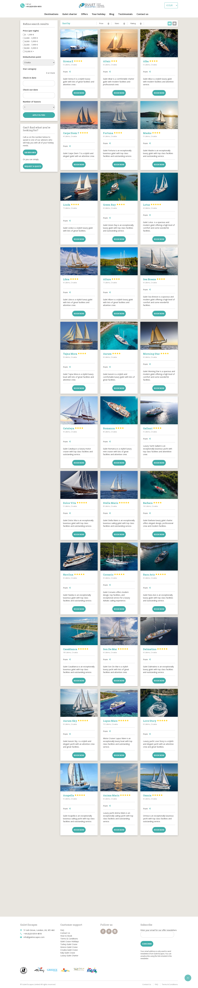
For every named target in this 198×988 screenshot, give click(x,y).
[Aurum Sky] (79, 703)
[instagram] (115, 931)
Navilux (74, 574)
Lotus (152, 204)
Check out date (30, 89)
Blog (111, 14)
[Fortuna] (119, 115)
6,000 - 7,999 (31, 44)
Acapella (74, 795)
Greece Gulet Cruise (69, 947)
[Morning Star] (159, 336)
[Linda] (79, 187)
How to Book (66, 936)
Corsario (114, 574)
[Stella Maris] (119, 485)
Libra (71, 279)
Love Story (155, 720)
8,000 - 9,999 (31, 48)
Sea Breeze (154, 279)
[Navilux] (79, 557)
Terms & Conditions (69, 938)
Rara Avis (154, 574)
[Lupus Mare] (119, 703)
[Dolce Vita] (79, 485)
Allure (111, 279)
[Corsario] (119, 557)
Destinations (51, 14)
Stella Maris (116, 503)
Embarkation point (32, 57)
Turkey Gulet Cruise (68, 944)
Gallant (152, 428)
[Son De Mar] (119, 631)
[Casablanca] (79, 631)
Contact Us (65, 933)
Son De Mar (115, 649)
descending (108, 24)
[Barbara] (159, 485)
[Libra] (79, 261)
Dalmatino (155, 649)
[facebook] (103, 931)
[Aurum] (119, 336)
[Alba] (159, 43)
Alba (150, 61)
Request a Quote (33, 166)
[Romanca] (119, 410)
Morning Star (156, 353)
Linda (71, 204)
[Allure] (119, 261)
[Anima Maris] (119, 777)
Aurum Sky (75, 720)
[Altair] (119, 43)
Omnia (153, 795)
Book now (79, 93)
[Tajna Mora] (79, 336)
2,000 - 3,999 (31, 38)
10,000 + (29, 51)
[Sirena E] (79, 43)
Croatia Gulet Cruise (69, 950)
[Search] (152, 14)
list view (174, 23)
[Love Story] (159, 703)
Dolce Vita (75, 503)
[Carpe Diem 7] (79, 115)
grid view (170, 23)
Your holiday (98, 14)
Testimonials (125, 14)
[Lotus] (159, 187)
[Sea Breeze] (159, 261)
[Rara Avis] (159, 557)
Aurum (112, 353)
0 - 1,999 (29, 34)
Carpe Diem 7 (75, 133)
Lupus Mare (116, 720)
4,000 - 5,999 (31, 41)
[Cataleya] (79, 410)
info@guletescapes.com (34, 937)
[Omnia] (159, 777)
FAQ (62, 930)
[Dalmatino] (159, 631)
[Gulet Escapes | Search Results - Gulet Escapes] (92, 5)
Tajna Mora (74, 353)
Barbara (152, 503)
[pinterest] (109, 931)
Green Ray (114, 204)
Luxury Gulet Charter (69, 955)
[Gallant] (159, 410)
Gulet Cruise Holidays (69, 941)
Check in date (29, 77)
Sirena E (72, 61)
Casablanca (75, 649)
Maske (152, 133)
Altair (110, 61)
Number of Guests (32, 101)
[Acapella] (79, 777)
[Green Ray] (119, 187)
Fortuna (112, 133)
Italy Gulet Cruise (67, 952)
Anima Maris (117, 795)
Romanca (113, 428)
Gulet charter (69, 14)
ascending (108, 23)
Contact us (142, 14)
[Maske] (159, 115)
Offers (84, 14)
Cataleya (73, 428)
